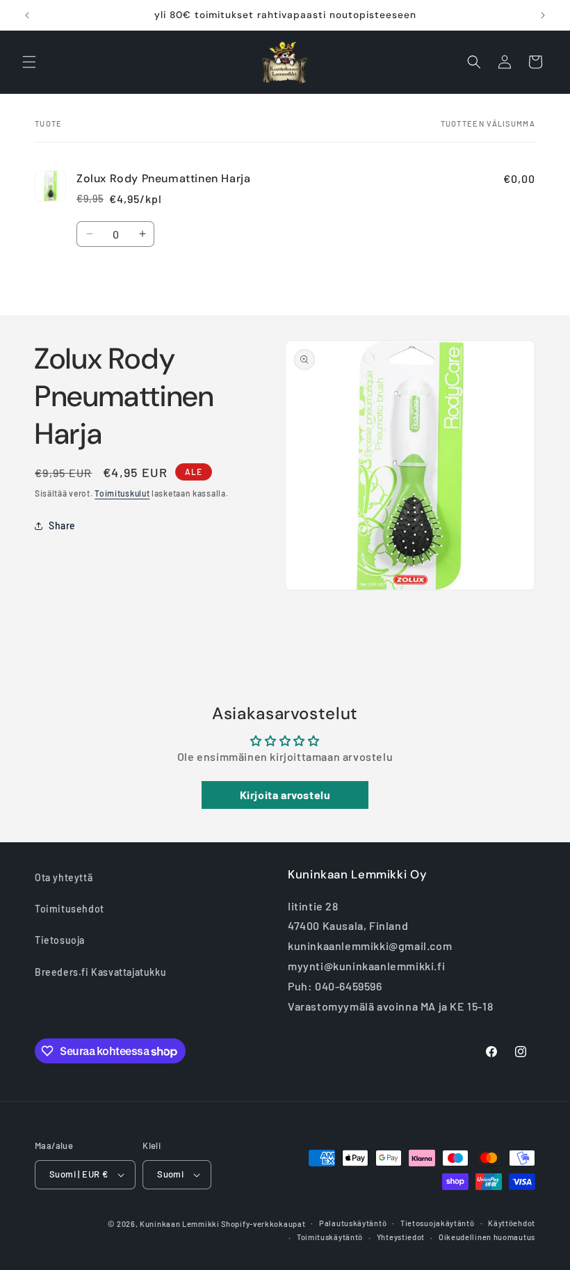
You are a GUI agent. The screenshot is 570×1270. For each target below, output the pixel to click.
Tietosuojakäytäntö (437, 1223)
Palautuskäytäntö (352, 1223)
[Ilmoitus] (543, 15)
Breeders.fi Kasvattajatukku (100, 972)
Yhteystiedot (401, 1236)
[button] (29, 62)
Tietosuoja (60, 940)
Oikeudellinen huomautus (487, 1236)
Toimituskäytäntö (330, 1236)
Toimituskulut (122, 493)
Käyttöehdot (511, 1223)
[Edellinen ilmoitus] (27, 15)
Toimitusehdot (69, 909)
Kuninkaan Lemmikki (180, 1223)
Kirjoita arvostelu (285, 794)
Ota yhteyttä (63, 877)
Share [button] (62, 525)
